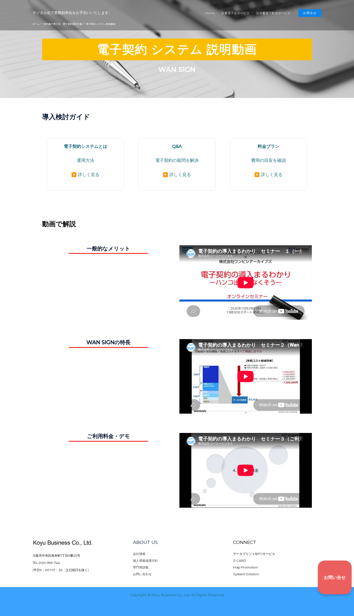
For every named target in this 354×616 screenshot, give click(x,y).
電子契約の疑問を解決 (177, 160)
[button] (309, 13)
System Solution (246, 574)
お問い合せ (335, 577)
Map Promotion (245, 567)
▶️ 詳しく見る (85, 174)
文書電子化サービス (235, 13)
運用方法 (85, 160)
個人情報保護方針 (145, 560)
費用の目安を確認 (268, 160)
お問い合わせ (142, 574)
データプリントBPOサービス (254, 554)
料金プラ (266, 146)
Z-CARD (239, 560)
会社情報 (139, 554)
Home (210, 13)
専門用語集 (141, 567)
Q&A (177, 146)
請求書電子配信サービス (273, 13)
